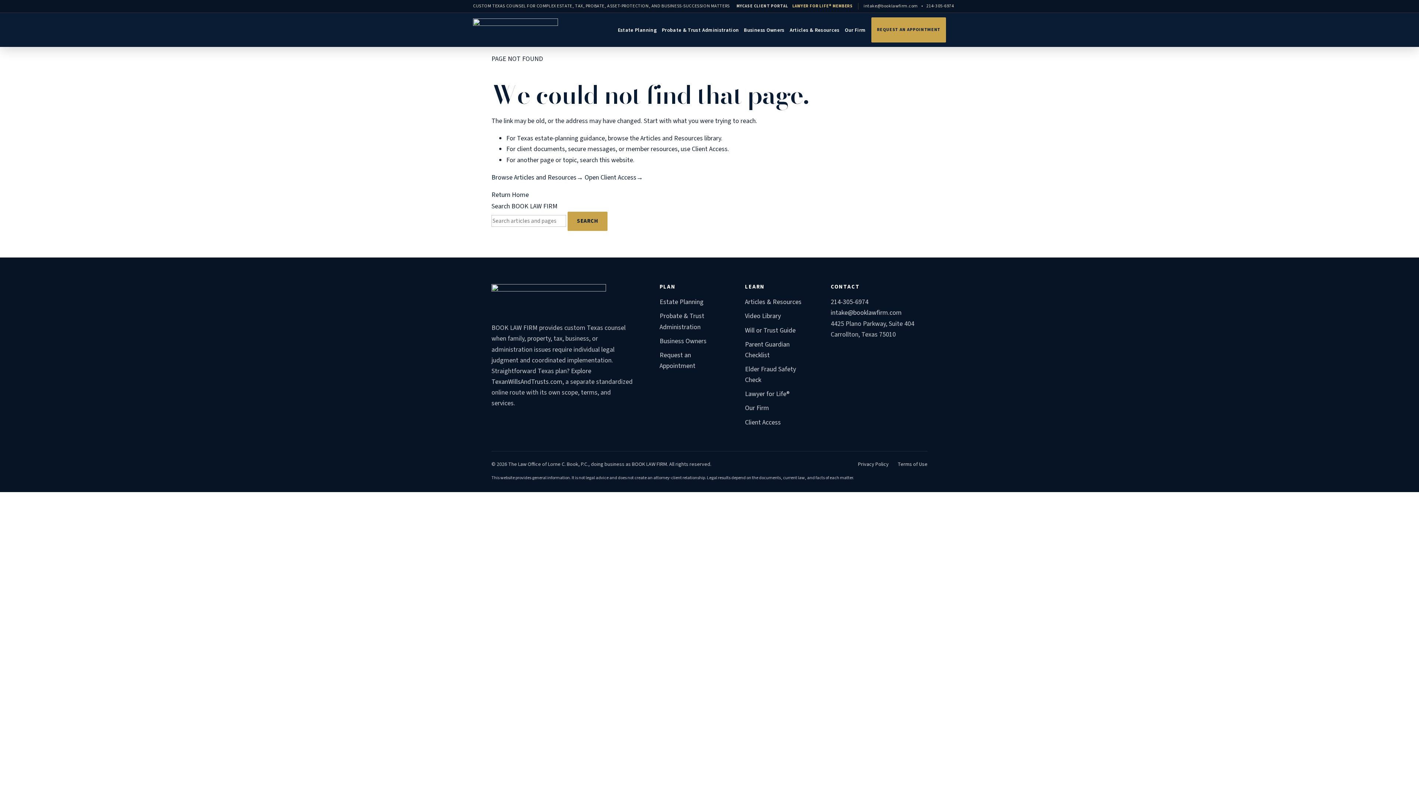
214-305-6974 (940, 6)
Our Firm (855, 30)
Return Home (510, 195)
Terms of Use (913, 464)
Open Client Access (614, 177)
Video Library (763, 316)
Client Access (763, 422)
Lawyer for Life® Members (822, 6)
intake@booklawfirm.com (891, 6)
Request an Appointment (908, 30)
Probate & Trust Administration (700, 30)
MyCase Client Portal (762, 6)
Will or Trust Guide (770, 330)
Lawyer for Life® (767, 394)
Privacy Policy (873, 464)
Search (587, 221)
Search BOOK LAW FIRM (524, 206)
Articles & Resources (815, 30)
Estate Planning (637, 30)
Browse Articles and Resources (537, 177)
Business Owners (764, 30)
